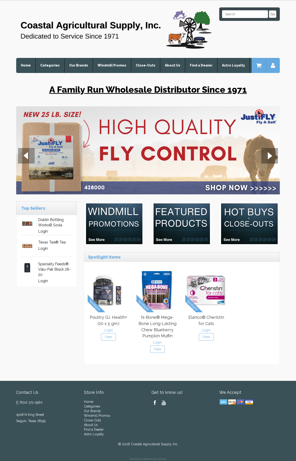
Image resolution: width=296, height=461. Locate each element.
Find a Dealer (201, 65)
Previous (26, 156)
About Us (172, 65)
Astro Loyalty (233, 65)
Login (43, 231)
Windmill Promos (112, 65)
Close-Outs (145, 65)
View (108, 337)
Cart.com (161, 459)
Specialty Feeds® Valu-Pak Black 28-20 (54, 269)
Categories (50, 65)
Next (269, 156)
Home (26, 65)
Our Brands (78, 65)
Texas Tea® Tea (52, 242)
